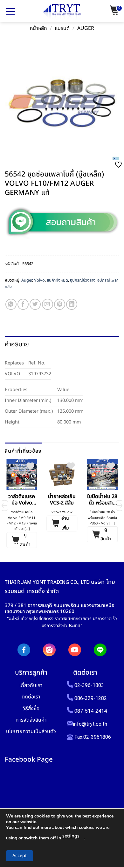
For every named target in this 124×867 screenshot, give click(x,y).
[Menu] (10, 11)
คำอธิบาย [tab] (17, 344)
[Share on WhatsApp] (11, 304)
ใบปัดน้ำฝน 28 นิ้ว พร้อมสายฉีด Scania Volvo (102, 500)
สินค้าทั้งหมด (57, 280)
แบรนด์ (62, 28)
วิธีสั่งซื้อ (31, 708)
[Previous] (4, 505)
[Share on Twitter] (35, 304)
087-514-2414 (90, 711)
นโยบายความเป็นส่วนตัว (31, 731)
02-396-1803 (89, 685)
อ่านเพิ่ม (65, 523)
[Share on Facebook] (23, 304)
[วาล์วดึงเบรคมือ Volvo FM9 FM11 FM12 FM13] (21, 474)
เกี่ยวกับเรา (31, 685)
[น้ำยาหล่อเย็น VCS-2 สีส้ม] (62, 474)
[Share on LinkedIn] (71, 304)
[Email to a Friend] (47, 304)
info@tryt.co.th (90, 724)
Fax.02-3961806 (92, 737)
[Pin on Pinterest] (59, 304)
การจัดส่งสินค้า (31, 720)
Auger (85, 28)
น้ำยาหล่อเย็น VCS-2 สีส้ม (62, 500)
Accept (19, 855)
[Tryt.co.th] (62, 12)
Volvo (39, 280)
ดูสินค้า (25, 540)
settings (70, 836)
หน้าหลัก (38, 28)
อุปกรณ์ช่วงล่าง (82, 280)
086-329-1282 (90, 698)
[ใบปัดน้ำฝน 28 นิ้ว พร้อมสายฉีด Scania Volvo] (102, 474)
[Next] (119, 505)
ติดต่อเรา (31, 697)
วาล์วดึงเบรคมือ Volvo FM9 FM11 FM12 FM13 (21, 500)
